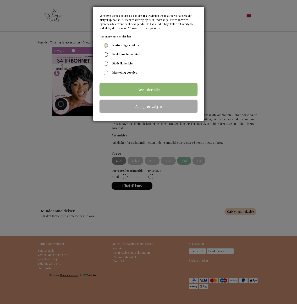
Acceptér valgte (148, 106)
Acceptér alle (149, 89)
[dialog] (148, 152)
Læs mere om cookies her (115, 36)
